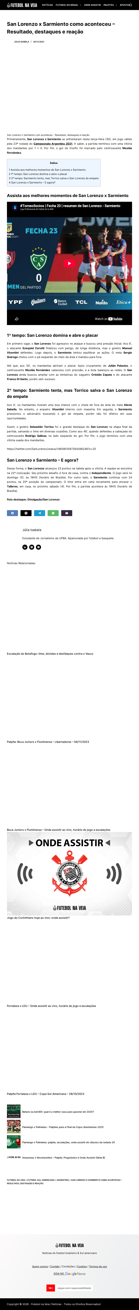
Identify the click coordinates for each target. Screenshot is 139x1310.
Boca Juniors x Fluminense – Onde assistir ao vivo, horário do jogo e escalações (58, 829)
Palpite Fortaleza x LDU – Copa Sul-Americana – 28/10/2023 (45, 1094)
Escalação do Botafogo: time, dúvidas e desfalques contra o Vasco (50, 653)
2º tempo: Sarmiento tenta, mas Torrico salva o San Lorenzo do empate (54, 178)
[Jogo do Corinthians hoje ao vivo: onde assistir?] (69, 874)
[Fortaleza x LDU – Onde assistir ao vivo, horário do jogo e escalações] (69, 962)
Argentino (63, 1180)
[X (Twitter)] (26, 513)
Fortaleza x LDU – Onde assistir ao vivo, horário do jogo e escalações (51, 1006)
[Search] (131, 5)
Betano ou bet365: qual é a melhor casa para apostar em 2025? (58, 1111)
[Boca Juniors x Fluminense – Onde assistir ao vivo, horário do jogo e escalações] (69, 786)
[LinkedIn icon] (24, 547)
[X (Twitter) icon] (31, 547)
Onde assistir (92, 5)
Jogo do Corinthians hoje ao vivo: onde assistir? (38, 917)
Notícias (47, 5)
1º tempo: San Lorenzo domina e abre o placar (38, 174)
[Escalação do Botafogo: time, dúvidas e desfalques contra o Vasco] (69, 609)
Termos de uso (98, 1266)
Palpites (109, 5)
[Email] (66, 513)
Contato (55, 1266)
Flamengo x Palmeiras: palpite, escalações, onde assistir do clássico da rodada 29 (68, 1142)
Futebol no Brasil (67, 5)
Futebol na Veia (16, 1180)
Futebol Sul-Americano (41, 1180)
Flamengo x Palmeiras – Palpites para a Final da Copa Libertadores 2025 (63, 1127)
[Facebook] (12, 513)
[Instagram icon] (38, 547)
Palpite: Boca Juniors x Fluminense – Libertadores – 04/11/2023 (48, 741)
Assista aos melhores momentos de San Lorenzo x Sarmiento (47, 169)
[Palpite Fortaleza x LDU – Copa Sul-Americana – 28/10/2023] (69, 1050)
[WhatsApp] (53, 513)
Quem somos (40, 1266)
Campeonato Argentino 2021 (53, 143)
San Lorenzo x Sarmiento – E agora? (32, 182)
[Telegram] (39, 513)
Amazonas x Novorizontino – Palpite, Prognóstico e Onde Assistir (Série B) (63, 1157)
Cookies (82, 1266)
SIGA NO (59, 1273)
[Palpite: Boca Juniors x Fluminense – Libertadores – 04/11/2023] (69, 698)
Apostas (125, 5)
